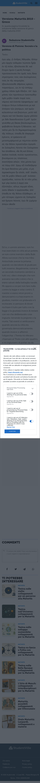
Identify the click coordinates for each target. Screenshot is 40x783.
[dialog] (20, 391)
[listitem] (20, 388)
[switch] (31, 394)
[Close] (36, 349)
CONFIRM (12, 431)
